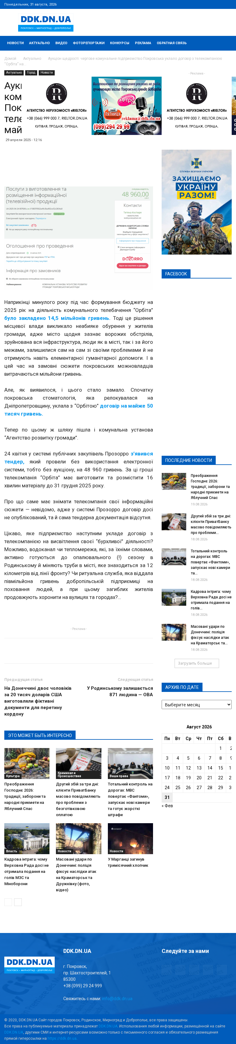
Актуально (39, 43)
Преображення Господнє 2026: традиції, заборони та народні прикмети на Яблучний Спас (24, 796)
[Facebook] (186, 4)
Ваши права (119, 776)
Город (31, 72)
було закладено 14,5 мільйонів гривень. (57, 318)
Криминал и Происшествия (69, 774)
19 (188, 777)
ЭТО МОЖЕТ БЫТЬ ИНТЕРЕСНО (40, 735)
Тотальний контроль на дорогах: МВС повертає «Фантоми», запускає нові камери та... (210, 562)
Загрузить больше (195, 663)
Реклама (143, 43)
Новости (15, 43)
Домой (10, 58)
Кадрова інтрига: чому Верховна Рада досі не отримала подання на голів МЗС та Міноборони (26, 871)
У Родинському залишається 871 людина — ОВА (120, 691)
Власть (11, 851)
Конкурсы (119, 43)
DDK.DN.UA (108, 1026)
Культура (13, 776)
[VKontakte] (217, 4)
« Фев (167, 805)
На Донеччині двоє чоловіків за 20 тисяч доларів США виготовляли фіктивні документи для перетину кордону (38, 701)
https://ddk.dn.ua (62, 1038)
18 (177, 777)
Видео (61, 43)
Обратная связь (172, 43)
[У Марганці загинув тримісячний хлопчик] (130, 838)
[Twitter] (206, 4)
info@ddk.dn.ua (117, 998)
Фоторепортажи (88, 43)
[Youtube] (227, 4)
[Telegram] (196, 4)
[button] (224, 43)
